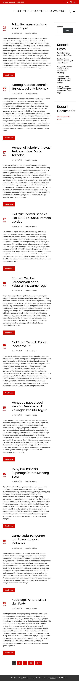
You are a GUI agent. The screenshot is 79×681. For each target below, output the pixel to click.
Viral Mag (53, 678)
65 (31, 663)
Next (38, 663)
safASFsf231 (18, 33)
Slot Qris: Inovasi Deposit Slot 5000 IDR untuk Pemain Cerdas (31, 218)
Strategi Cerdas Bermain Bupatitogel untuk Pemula (30, 87)
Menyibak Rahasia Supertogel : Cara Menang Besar (30, 473)
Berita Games (32, 33)
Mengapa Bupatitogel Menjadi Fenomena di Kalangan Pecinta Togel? (29, 406)
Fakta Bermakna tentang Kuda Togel (29, 26)
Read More (9, 75)
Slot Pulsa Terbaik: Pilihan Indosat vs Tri (29, 344)
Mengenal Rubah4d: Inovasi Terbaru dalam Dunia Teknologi (31, 151)
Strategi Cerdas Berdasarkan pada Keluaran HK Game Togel (29, 282)
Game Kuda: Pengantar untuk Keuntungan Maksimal (28, 539)
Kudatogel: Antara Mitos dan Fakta (29, 602)
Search (60, 27)
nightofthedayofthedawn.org (39, 11)
